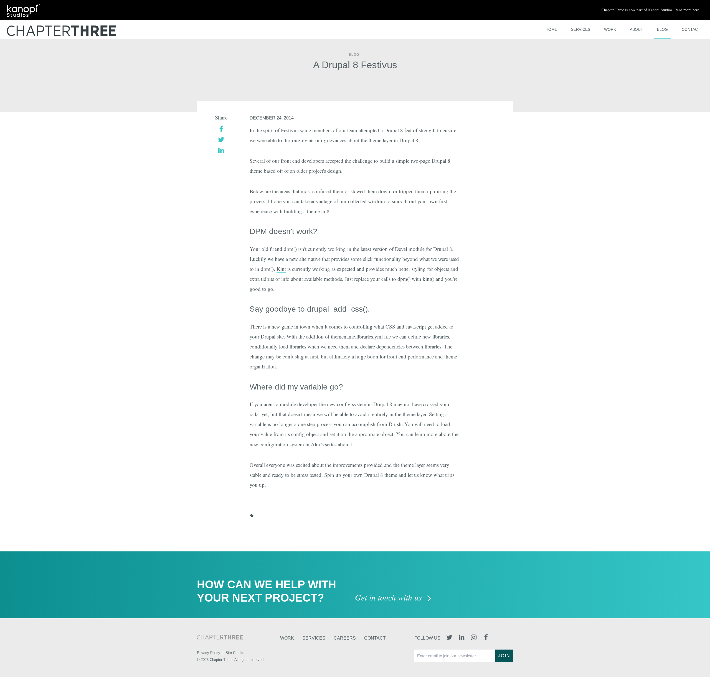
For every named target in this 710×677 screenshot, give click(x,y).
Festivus (289, 130)
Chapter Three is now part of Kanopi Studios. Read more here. (651, 9)
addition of (317, 336)
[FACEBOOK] (486, 638)
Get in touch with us (389, 598)
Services (580, 29)
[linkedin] (221, 150)
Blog (662, 29)
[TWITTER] (449, 638)
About (636, 29)
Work (610, 29)
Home (551, 29)
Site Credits (234, 653)
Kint (281, 268)
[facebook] (221, 128)
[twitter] (221, 139)
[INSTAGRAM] (473, 638)
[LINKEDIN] (461, 638)
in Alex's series (320, 444)
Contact (691, 29)
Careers (345, 638)
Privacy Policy (208, 653)
